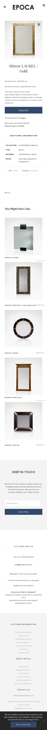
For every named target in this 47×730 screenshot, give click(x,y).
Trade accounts (23, 653)
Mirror (28, 154)
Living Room (31, 159)
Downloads (23, 649)
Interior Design (23, 677)
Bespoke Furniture (23, 670)
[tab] (23, 110)
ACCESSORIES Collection (28, 145)
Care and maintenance (23, 646)
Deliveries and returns (23, 639)
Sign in (23, 118)
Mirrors (21, 150)
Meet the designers (23, 680)
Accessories (34, 171)
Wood (34, 154)
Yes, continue (23, 725)
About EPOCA (23, 667)
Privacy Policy (23, 636)
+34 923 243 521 (23, 123)
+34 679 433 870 (23, 705)
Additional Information (23, 136)
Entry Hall (22, 159)
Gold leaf (22, 154)
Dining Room (24, 162)
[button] (39, 25)
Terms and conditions (23, 632)
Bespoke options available (14, 126)
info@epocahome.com (23, 565)
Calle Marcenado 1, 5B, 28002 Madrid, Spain (23, 702)
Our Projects (23, 673)
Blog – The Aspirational (23, 684)
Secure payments (23, 642)
